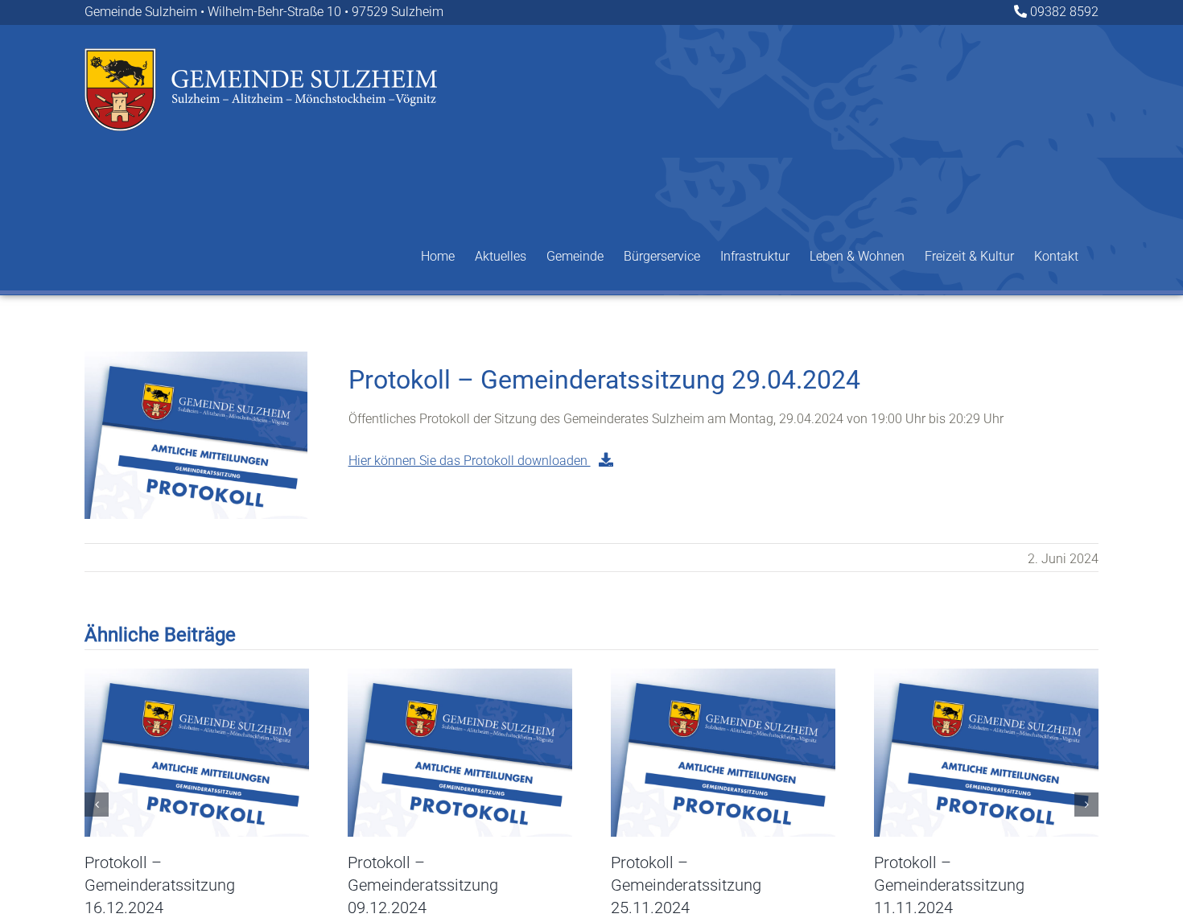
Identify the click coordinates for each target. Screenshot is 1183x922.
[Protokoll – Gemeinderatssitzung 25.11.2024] (723, 676)
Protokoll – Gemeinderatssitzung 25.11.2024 (686, 885)
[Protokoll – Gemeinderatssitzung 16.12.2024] (196, 676)
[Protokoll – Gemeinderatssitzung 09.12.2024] (460, 676)
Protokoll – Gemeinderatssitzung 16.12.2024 (159, 885)
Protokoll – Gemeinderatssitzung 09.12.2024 (423, 885)
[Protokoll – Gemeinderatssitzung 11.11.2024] (986, 676)
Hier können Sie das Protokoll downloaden (469, 460)
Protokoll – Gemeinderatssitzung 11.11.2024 (949, 885)
